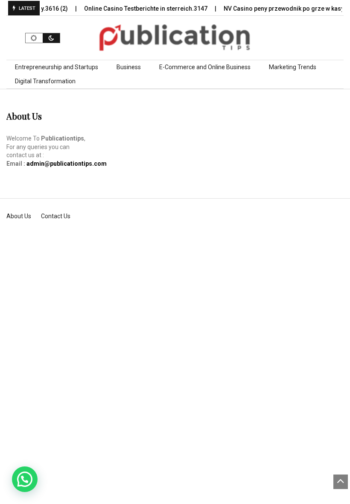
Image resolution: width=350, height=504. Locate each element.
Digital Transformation (45, 81)
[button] (25, 479)
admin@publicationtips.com (66, 163)
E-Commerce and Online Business (205, 67)
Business (129, 67)
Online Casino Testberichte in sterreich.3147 (142, 8)
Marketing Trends (292, 67)
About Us (18, 216)
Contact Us (55, 216)
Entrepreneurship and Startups (56, 67)
